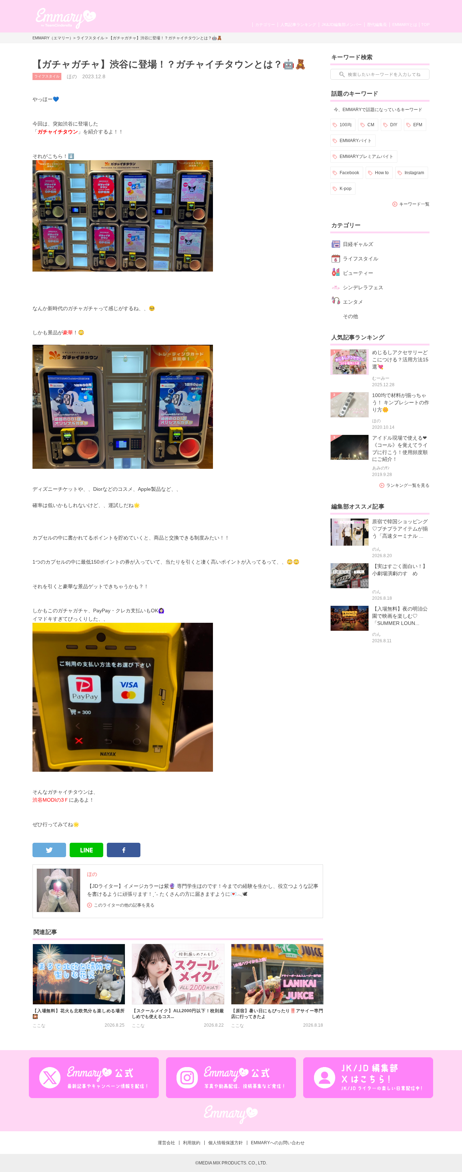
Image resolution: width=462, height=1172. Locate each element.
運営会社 (166, 1142)
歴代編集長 (377, 24)
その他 (350, 316)
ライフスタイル (90, 38)
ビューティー (358, 273)
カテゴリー (265, 24)
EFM (417, 124)
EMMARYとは (404, 24)
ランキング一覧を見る (408, 485)
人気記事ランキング (298, 24)
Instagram (414, 172)
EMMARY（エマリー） (52, 38)
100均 (346, 124)
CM (370, 124)
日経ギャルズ (358, 244)
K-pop (346, 188)
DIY (393, 124)
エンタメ (353, 302)
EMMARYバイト (356, 140)
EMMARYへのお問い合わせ (278, 1142)
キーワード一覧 (414, 204)
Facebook (349, 172)
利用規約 (191, 1142)
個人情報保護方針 (225, 1142)
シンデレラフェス (363, 287)
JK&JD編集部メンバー (342, 24)
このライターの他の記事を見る (124, 905)
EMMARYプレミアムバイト (366, 156)
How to (382, 172)
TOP (425, 24)
